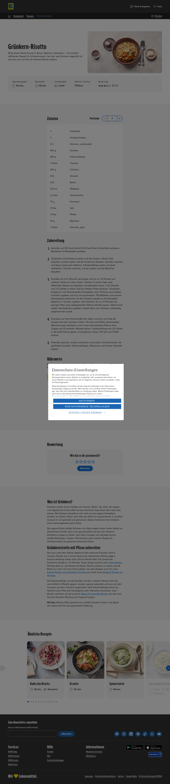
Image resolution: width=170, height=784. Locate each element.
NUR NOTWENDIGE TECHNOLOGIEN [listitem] (87, 406)
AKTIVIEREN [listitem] (87, 400)
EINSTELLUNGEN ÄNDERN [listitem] (85, 412)
